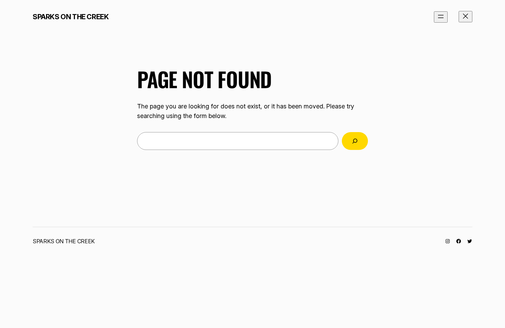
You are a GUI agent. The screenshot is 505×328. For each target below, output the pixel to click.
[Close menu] (465, 16)
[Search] (355, 141)
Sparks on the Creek (71, 17)
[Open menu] (441, 17)
